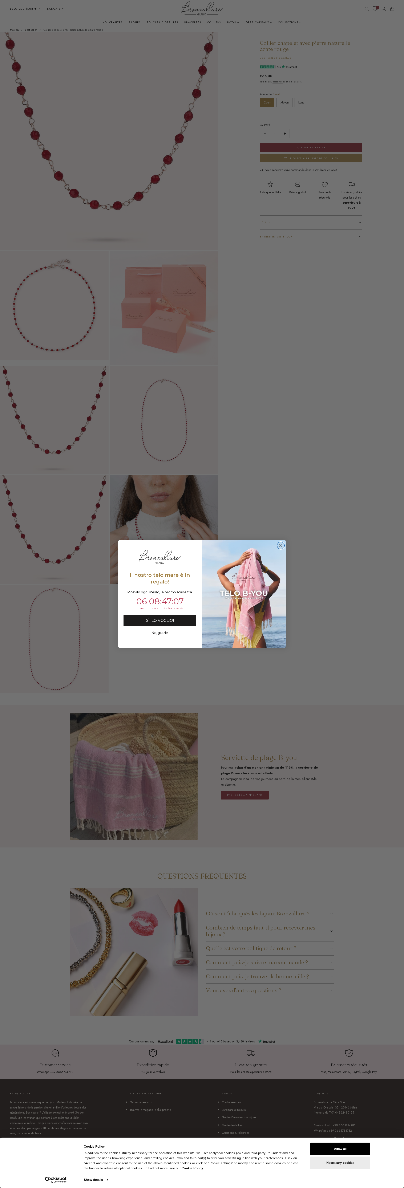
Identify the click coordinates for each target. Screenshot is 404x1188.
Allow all (340, 1149)
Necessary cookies (340, 1162)
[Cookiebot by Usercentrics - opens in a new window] (55, 1180)
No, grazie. (160, 633)
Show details (93, 1179)
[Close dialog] (280, 545)
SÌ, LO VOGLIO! (160, 620)
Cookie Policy (192, 1168)
